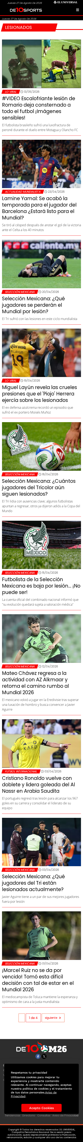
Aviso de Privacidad (65, 1115)
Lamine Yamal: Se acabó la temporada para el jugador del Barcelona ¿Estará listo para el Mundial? (39, 208)
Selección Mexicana (19, 292)
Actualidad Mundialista (22, 192)
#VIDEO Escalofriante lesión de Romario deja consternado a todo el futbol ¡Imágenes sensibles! (38, 108)
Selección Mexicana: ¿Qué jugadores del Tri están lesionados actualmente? (33, 883)
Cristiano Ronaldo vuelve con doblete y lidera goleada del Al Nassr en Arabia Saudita (38, 784)
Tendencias (12, 1115)
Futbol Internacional (20, 771)
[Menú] (77, 9)
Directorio (28, 1115)
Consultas (43, 1115)
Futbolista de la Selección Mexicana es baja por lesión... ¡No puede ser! (41, 586)
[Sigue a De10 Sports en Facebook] (37, 1056)
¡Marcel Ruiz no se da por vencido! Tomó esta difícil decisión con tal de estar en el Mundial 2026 (38, 980)
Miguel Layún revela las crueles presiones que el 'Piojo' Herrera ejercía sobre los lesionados (39, 393)
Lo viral (10, 92)
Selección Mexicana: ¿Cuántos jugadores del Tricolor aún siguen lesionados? (39, 487)
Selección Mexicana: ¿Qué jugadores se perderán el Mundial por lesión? (33, 305)
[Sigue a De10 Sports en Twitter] (44, 1056)
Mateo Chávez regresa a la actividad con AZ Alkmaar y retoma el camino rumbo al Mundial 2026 (35, 683)
